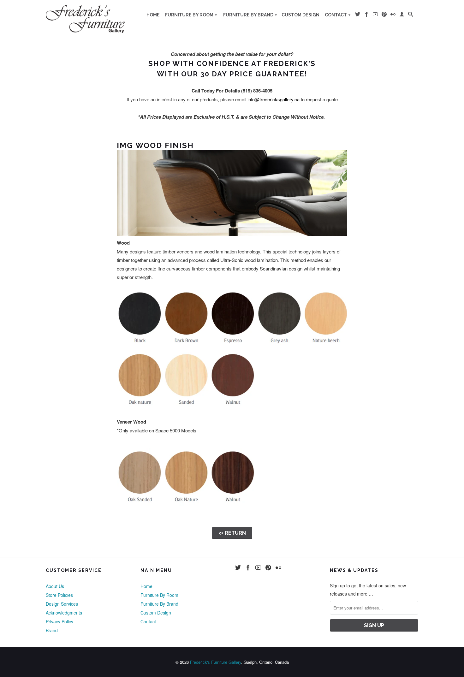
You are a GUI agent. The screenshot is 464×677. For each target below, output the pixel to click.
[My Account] (401, 15)
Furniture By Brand (250, 14)
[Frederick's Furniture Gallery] (85, 19)
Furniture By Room (191, 14)
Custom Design (300, 14)
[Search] (410, 15)
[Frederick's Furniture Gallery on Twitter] (357, 15)
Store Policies (59, 595)
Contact (337, 14)
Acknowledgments (64, 612)
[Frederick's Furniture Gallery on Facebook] (366, 15)
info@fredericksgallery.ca (273, 99)
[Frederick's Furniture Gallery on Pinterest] (384, 15)
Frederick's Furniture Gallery (215, 662)
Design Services (62, 604)
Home (153, 14)
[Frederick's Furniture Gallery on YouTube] (375, 15)
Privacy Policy (59, 621)
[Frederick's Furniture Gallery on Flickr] (393, 15)
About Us (55, 586)
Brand (52, 630)
